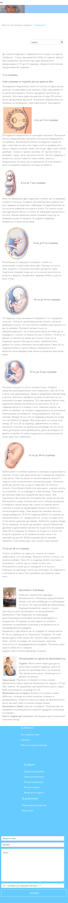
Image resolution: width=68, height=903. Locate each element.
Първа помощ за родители (34, 805)
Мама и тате (27, 810)
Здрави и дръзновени (34, 771)
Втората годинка (32, 787)
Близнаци (25, 740)
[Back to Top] (63, 897)
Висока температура (33, 782)
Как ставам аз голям (30, 734)
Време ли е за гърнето (34, 792)
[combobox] (46, 42)
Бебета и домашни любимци (34, 745)
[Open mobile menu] (1, 2)
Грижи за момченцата (34, 777)
